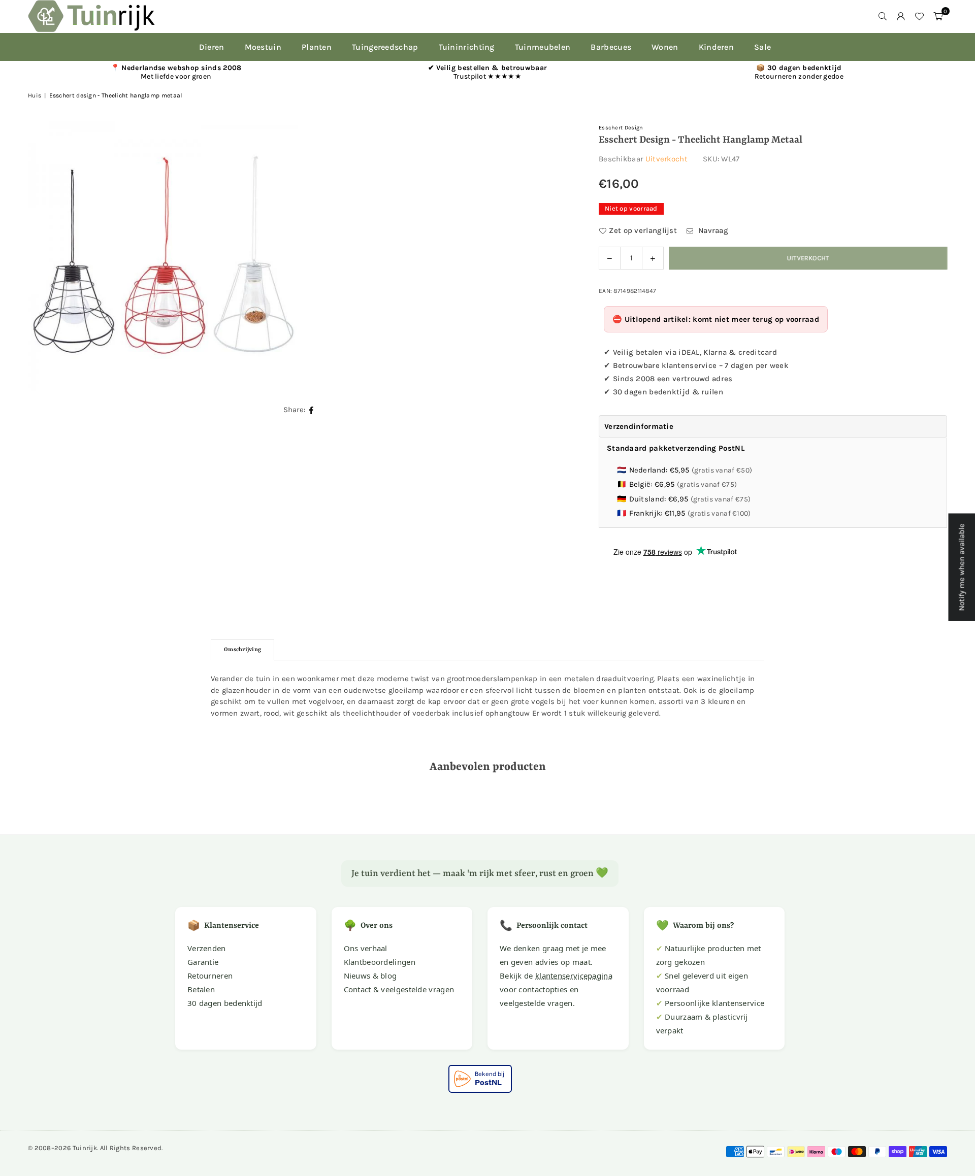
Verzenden (206, 948)
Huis (34, 95)
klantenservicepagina (573, 975)
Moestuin (263, 47)
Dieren (211, 47)
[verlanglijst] (919, 16)
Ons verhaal (365, 948)
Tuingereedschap (385, 47)
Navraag (712, 230)
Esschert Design (621, 127)
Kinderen (716, 47)
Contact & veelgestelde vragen (399, 989)
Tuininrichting (467, 47)
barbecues (611, 47)
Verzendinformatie (638, 426)
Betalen (201, 989)
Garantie (202, 962)
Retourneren (210, 975)
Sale (762, 47)
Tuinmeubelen (543, 47)
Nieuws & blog (370, 975)
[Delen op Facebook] (311, 410)
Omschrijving (242, 650)
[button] (938, 16)
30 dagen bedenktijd (225, 1003)
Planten (317, 47)
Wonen (665, 47)
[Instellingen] (901, 16)
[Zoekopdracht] (882, 16)
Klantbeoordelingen (379, 962)
